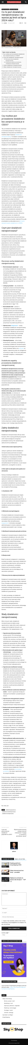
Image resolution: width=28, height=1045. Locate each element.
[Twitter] (11, 26)
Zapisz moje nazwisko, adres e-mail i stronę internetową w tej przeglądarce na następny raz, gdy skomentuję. (14, 922)
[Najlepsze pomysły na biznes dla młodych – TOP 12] (5, 879)
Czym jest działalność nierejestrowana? (13, 57)
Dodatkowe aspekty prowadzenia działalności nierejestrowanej (13, 63)
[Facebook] (8, 26)
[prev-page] (3, 885)
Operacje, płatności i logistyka (12, 1005)
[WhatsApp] (18, 26)
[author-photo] (14, 849)
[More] (22, 26)
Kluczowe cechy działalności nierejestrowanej (12, 60)
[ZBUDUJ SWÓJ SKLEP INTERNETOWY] (14, 960)
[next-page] (5, 885)
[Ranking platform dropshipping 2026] (5, 865)
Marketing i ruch (8, 1003)
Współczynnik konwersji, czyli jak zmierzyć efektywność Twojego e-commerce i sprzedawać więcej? (20, 833)
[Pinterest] (15, 26)
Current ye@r (5, 932)
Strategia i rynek (8, 1010)
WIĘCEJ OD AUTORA (20, 859)
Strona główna (5, 5)
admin (5, 23)
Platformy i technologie (4, 866)
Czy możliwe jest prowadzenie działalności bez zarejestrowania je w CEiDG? (13, 54)
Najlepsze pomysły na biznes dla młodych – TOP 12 (18, 879)
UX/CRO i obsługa (8, 1012)
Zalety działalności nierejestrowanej (12, 65)
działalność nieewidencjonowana (9, 811)
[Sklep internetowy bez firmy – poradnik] (5, 872)
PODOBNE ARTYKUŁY (7, 859)
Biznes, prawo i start (14, 9)
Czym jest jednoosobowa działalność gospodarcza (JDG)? (7, 832)
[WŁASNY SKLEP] (13, 1033)
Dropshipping (6, 1017)
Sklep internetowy (13, 5)
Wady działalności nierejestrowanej (12, 67)
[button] (2, 2)
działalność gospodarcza (11, 809)
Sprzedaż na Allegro (7, 1015)
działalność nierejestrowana (8, 813)
